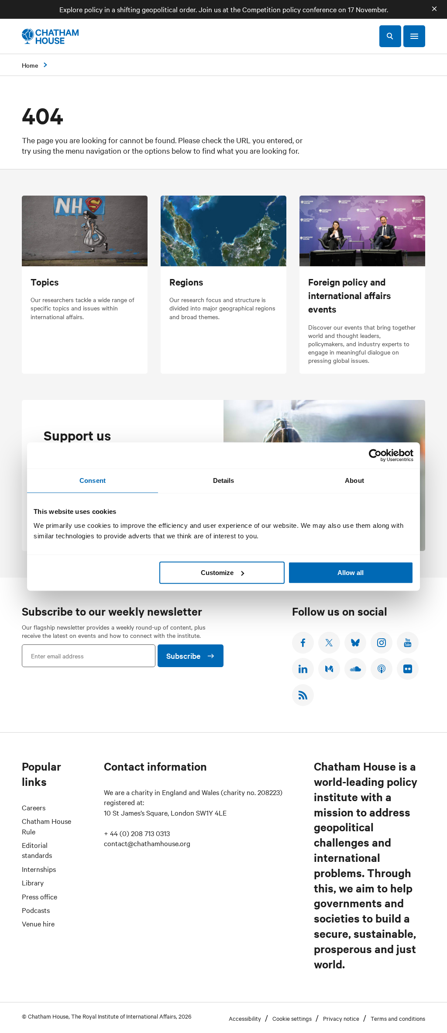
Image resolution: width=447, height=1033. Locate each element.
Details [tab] (223, 480)
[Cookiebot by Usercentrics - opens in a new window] (375, 455)
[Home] (50, 36)
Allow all (350, 572)
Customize (217, 572)
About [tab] (354, 480)
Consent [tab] (92, 480)
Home (30, 65)
